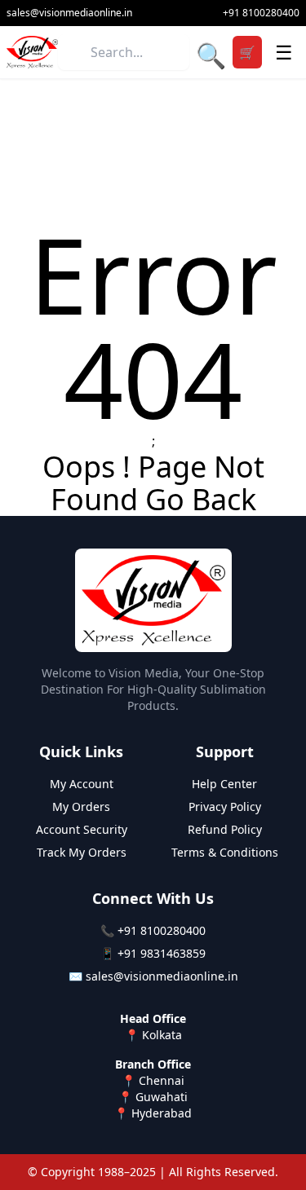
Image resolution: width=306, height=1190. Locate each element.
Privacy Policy (224, 806)
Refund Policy (225, 829)
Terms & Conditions (224, 852)
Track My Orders (81, 852)
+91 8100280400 (162, 930)
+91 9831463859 (162, 953)
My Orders (81, 806)
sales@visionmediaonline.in (162, 976)
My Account (81, 783)
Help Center (224, 783)
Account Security (81, 829)
